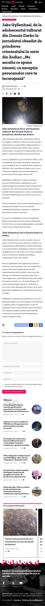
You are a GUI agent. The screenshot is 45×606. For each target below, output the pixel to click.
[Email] (15, 93)
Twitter (14, 586)
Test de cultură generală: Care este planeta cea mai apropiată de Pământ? (19, 542)
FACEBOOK (6, 586)
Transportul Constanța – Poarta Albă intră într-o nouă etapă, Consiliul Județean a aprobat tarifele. (16, 442)
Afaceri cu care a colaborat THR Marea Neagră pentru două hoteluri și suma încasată (15, 425)
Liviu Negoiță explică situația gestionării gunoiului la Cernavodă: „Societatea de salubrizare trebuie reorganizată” (15, 408)
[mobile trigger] (4, 2)
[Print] (19, 93)
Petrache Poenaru (11, 86)
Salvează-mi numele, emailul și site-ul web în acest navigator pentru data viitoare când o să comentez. (23, 385)
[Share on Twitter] (11, 93)
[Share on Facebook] (7, 93)
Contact (17, 600)
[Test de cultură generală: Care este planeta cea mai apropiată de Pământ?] (20, 522)
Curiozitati (9, 19)
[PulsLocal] (14, 2)
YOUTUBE (23, 586)
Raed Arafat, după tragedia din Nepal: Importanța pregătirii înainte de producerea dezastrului (16, 473)
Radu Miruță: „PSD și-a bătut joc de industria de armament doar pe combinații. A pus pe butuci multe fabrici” (16, 490)
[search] (36, 2)
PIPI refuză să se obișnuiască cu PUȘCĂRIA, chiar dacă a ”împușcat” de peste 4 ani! (16, 458)
